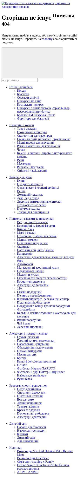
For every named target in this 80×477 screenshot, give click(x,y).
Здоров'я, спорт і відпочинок (28, 385)
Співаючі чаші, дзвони (32, 170)
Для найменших (27, 441)
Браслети (23, 94)
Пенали (22, 365)
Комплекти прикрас (30, 104)
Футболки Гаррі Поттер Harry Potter (40, 372)
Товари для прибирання (33, 212)
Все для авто (25, 399)
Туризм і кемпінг (28, 406)
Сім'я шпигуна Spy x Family (35, 461)
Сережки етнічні (28, 97)
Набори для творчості (31, 427)
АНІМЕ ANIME (27, 472)
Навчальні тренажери (31, 430)
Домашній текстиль (30, 194)
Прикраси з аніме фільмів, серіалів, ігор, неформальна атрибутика (43, 109)
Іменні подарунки (29, 320)
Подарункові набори (30, 271)
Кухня (21, 180)
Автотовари (25, 264)
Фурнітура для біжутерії (33, 118)
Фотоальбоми (26, 309)
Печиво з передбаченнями (34, 295)
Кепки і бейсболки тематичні (36, 361)
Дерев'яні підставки (30, 327)
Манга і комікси (27, 239)
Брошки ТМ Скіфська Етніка (36, 115)
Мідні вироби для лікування (35, 142)
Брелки (22, 358)
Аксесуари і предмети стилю (28, 333)
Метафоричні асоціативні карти (38, 267)
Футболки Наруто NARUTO (36, 368)
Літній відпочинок (29, 403)
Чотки (21, 149)
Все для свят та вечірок (32, 222)
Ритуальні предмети (30, 167)
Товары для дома (20, 177)
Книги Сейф (25, 229)
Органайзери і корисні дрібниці (38, 187)
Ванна (21, 191)
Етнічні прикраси (21, 87)
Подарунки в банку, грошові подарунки (43, 306)
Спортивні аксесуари (31, 392)
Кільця (21, 90)
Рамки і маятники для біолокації (38, 146)
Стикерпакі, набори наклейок (37, 236)
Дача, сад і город (28, 198)
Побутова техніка (28, 208)
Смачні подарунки (29, 292)
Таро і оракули (27, 128)
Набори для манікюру (31, 375)
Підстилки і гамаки (30, 396)
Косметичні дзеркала (31, 281)
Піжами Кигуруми (29, 351)
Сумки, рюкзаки (28, 337)
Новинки (15, 447)
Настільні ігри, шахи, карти (35, 250)
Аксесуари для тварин (32, 417)
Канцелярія (24, 253)
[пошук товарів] (32, 62)
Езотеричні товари (21, 125)
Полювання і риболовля (33, 413)
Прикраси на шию (29, 101)
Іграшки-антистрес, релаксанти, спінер (43, 299)
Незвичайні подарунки (32, 243)
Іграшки (22, 434)
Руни (20, 160)
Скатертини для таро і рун (34, 135)
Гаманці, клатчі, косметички (36, 340)
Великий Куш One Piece (33, 458)
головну (47, 39)
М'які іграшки (26, 232)
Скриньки (23, 246)
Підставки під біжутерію (33, 302)
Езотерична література (32, 132)
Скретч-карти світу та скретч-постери (42, 278)
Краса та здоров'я (28, 410)
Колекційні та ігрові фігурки (36, 225)
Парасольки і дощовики (33, 344)
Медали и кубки (28, 274)
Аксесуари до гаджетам (32, 285)
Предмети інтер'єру (30, 184)
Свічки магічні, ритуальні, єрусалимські (43, 139)
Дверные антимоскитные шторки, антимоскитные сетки (39, 203)
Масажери (24, 163)
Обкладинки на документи (35, 347)
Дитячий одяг (26, 437)
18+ (19, 288)
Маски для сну (27, 354)
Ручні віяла (24, 379)
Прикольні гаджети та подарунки (31, 218)
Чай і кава (23, 323)
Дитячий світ (18, 423)
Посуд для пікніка (29, 389)
